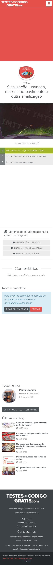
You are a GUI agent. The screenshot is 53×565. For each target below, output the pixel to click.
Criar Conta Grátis (17, 309)
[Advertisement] (26, 34)
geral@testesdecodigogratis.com (29, 537)
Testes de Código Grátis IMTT (14, 3)
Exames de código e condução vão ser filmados (32, 434)
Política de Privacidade (26, 526)
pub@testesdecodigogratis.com (26, 549)
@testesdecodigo (29, 540)
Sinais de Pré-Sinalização (27, 248)
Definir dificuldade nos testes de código (31, 458)
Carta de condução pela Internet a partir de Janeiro (31, 424)
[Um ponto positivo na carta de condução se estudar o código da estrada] (8, 447)
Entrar (36, 309)
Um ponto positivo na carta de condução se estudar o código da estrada (31, 446)
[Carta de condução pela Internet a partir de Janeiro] (8, 426)
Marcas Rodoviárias (28, 254)
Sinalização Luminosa (27, 242)
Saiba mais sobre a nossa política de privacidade (17, 558)
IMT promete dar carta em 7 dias (31, 467)
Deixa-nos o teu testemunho (21, 410)
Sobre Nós (26, 519)
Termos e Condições (26, 523)
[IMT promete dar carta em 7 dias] (8, 470)
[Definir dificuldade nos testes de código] (8, 460)
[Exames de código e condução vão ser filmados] (8, 436)
